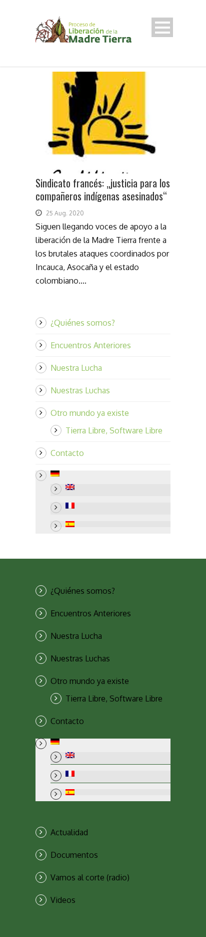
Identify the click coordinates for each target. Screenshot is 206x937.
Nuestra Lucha (76, 368)
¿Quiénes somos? (82, 323)
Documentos (74, 855)
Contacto (67, 453)
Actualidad (69, 832)
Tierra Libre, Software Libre (114, 430)
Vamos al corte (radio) (90, 877)
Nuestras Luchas (80, 390)
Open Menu (162, 27)
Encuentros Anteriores (90, 345)
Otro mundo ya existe (89, 413)
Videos (63, 900)
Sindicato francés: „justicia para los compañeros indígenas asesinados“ (103, 189)
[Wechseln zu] (110, 474)
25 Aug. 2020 (65, 213)
